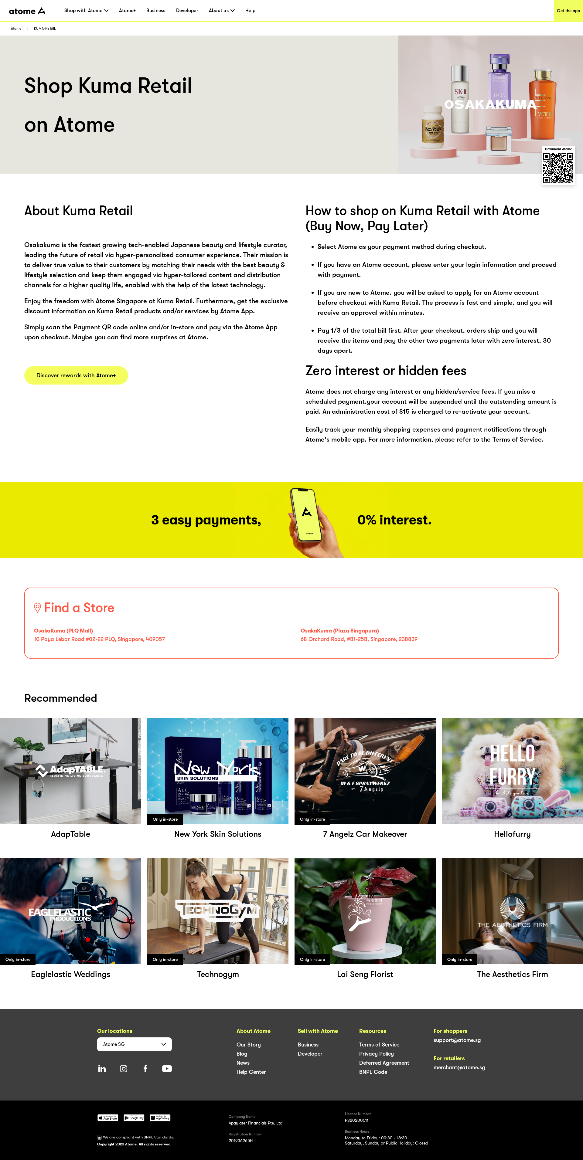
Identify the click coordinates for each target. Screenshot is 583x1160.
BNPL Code (373, 1072)
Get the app (568, 10)
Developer (187, 10)
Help (250, 10)
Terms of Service (379, 1045)
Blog (242, 1054)
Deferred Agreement (384, 1063)
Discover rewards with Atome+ (76, 375)
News (243, 1063)
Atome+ (127, 10)
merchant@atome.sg (459, 1067)
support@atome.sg (457, 1040)
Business (155, 10)
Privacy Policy (376, 1054)
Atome (16, 29)
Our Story (249, 1045)
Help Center (251, 1072)
